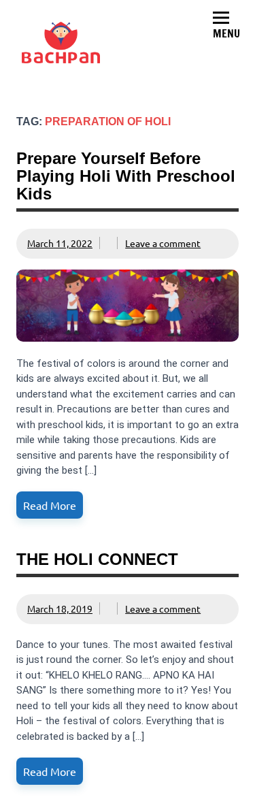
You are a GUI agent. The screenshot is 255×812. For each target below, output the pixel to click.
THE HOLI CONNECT (97, 559)
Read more (49, 505)
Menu (226, 33)
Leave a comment (163, 243)
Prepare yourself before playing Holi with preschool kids (125, 176)
